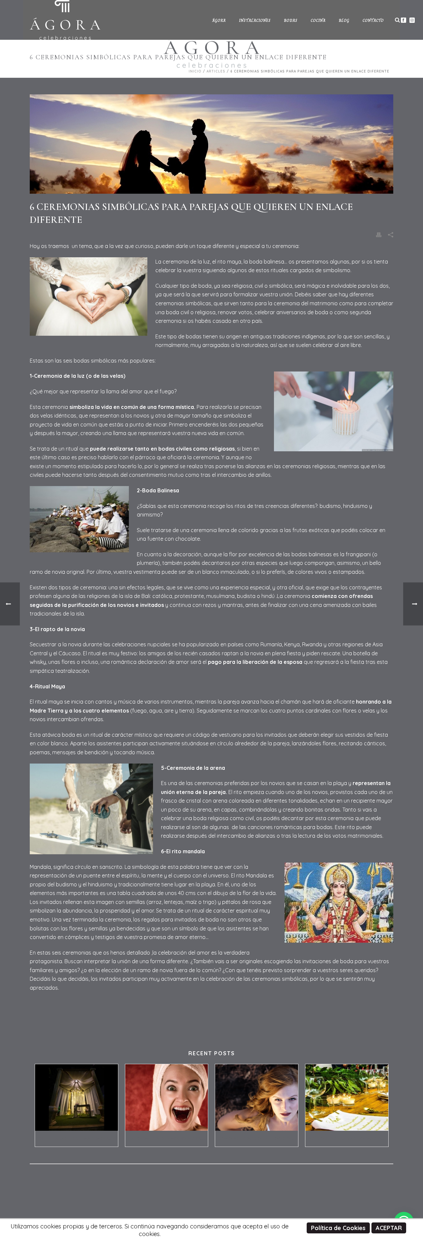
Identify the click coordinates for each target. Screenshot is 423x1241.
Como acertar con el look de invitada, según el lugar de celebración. (258, 1138)
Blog (344, 20)
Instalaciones (255, 20)
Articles (216, 71)
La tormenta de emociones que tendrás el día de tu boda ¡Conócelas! (168, 1138)
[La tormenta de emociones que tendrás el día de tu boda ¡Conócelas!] (166, 1097)
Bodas (290, 20)
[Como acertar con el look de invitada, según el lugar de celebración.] (256, 1097)
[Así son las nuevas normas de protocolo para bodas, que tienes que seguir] (346, 1097)
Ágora (219, 20)
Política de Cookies (338, 1228)
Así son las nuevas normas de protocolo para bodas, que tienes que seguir (348, 1138)
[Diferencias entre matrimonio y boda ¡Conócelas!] (76, 1097)
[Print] (378, 234)
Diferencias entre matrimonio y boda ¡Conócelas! (78, 1138)
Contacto (373, 20)
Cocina (318, 20)
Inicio (195, 71)
